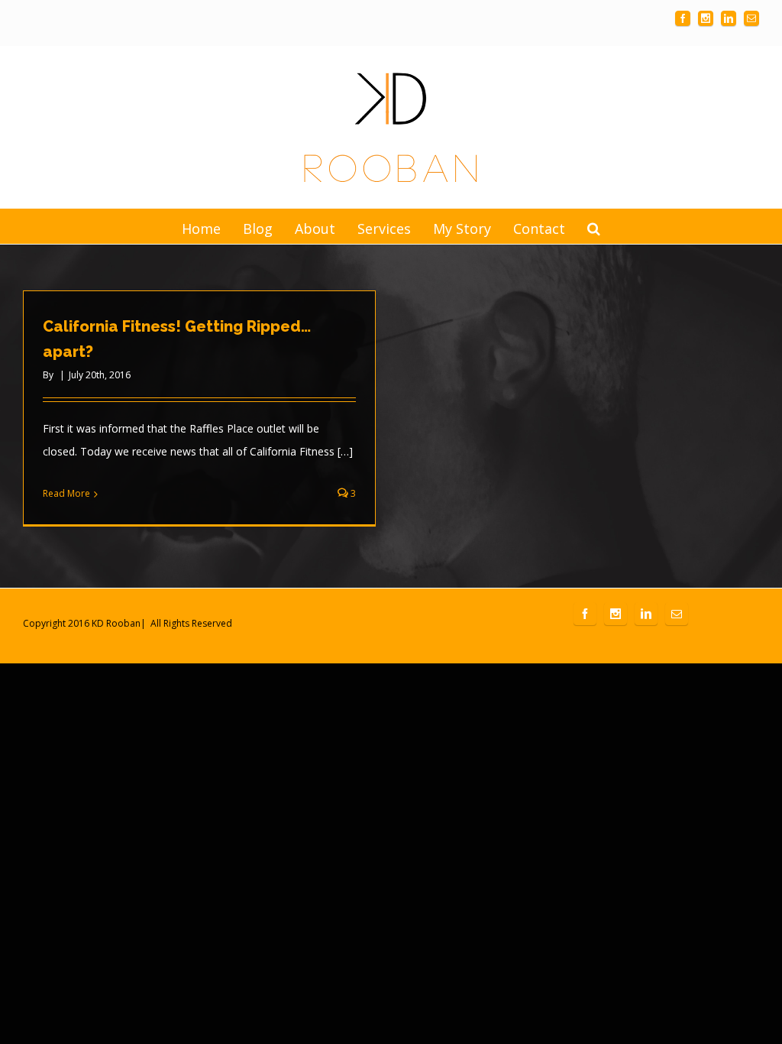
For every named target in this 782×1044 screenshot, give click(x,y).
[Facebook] (682, 18)
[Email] (751, 18)
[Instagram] (705, 18)
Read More (66, 493)
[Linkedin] (728, 18)
